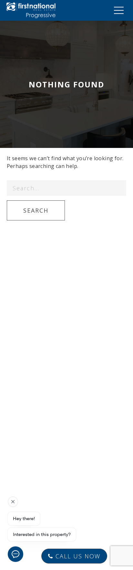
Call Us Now (76, 556)
